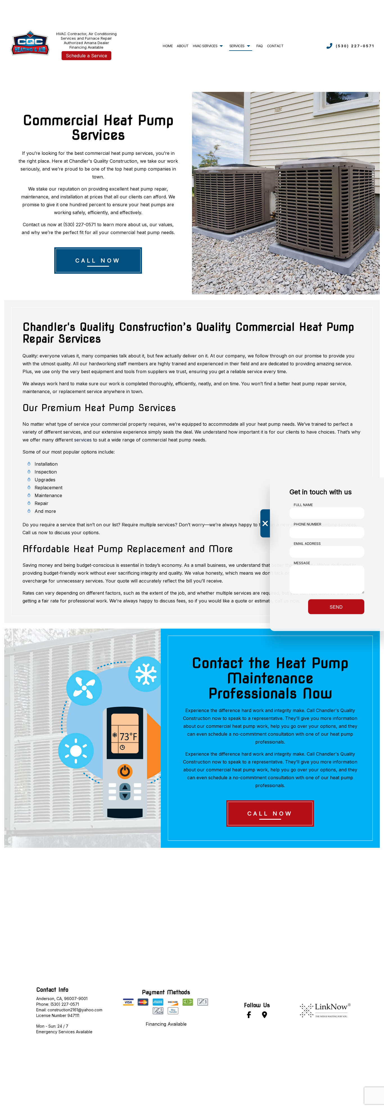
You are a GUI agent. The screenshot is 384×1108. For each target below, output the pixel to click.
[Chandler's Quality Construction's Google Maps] (264, 1015)
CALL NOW (98, 260)
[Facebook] (249, 1015)
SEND (336, 606)
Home (168, 46)
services (83, 440)
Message (302, 563)
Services (237, 46)
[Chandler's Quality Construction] (30, 41)
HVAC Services (205, 46)
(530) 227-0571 (355, 46)
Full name (303, 504)
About (183, 46)
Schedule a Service (86, 55)
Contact (275, 46)
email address (307, 543)
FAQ (259, 46)
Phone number (307, 524)
